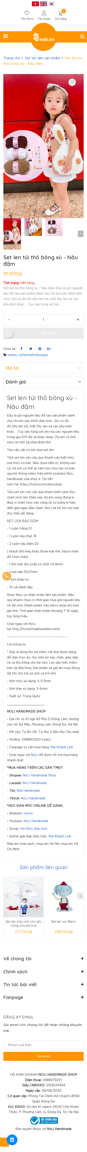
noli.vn (28, 813)
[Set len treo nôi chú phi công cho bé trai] (24, 897)
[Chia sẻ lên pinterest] (40, 349)
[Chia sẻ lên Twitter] (30, 349)
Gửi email (43, 1056)
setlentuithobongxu (33, 355)
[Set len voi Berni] (64, 897)
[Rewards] (12, 1139)
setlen (12, 355)
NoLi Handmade (34, 783)
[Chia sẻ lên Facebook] (21, 349)
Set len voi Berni (63, 921)
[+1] (49, 349)
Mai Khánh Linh (61, 747)
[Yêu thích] (72, 82)
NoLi (34, 755)
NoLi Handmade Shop (39, 775)
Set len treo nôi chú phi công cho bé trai (23, 923)
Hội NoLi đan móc (34, 828)
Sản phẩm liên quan (43, 867)
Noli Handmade (28, 790)
